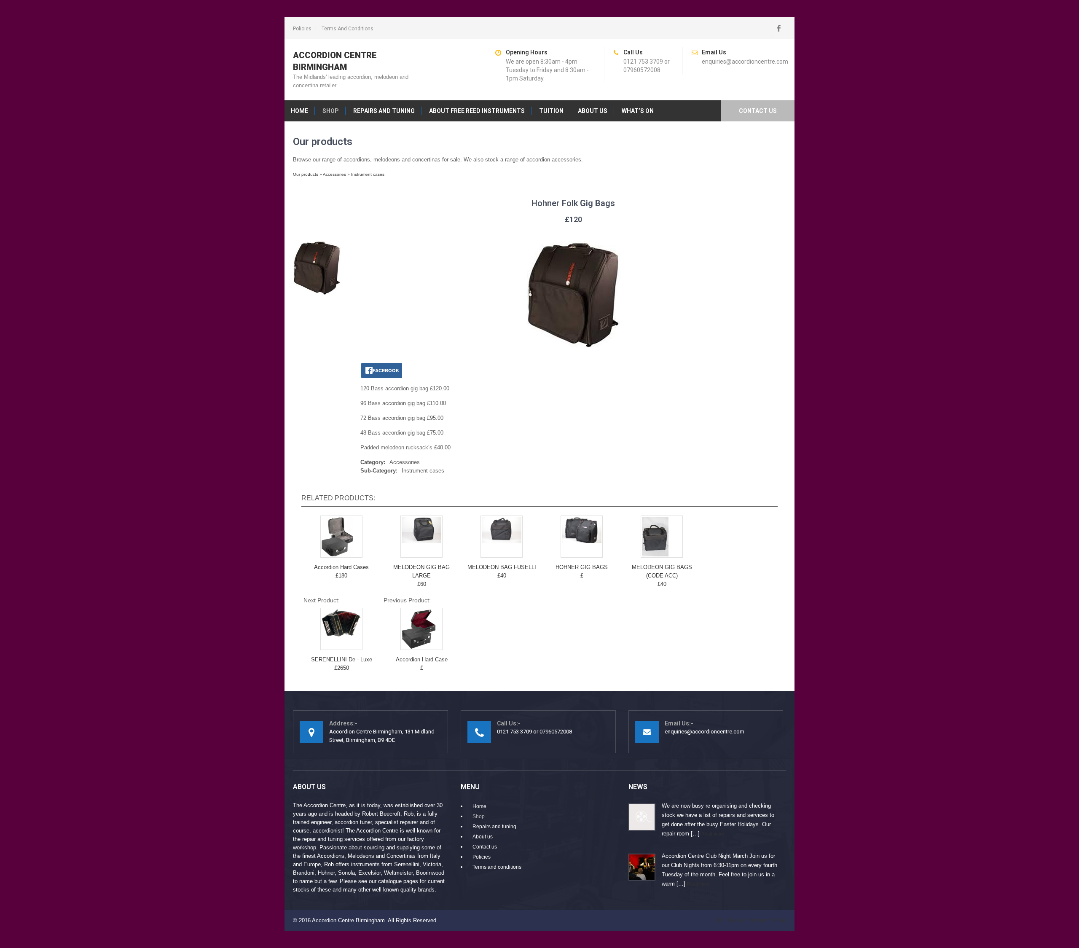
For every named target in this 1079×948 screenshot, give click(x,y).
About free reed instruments (477, 110)
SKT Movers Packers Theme (750, 920)
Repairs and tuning (384, 110)
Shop (330, 110)
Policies (302, 28)
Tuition (551, 110)
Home (299, 110)
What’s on (638, 110)
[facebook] (778, 28)
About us (592, 110)
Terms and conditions (347, 28)
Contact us (758, 110)
